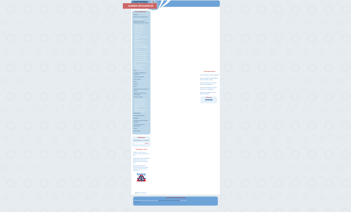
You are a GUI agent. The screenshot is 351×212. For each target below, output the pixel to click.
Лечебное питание (138, 96)
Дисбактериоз (137, 113)
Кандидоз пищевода (139, 76)
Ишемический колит (139, 68)
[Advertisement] (175, 13)
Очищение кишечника (139, 115)
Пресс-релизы (137, 130)
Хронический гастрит (139, 30)
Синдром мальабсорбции (140, 57)
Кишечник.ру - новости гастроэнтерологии (169, 200)
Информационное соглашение (141, 140)
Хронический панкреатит (140, 53)
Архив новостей (138, 19)
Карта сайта (137, 202)
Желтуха (136, 49)
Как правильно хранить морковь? (210, 75)
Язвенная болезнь (138, 32)
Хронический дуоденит (139, 43)
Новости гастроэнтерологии (141, 16)
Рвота (135, 86)
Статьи (135, 128)
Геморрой (136, 118)
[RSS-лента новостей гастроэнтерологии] (208, 100)
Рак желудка (137, 34)
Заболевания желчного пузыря (141, 51)
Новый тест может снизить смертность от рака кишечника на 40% (141, 154)
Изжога (135, 81)
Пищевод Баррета (138, 28)
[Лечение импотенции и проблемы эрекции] (141, 181)
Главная (136, 14)
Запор (135, 70)
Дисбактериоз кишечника (140, 59)
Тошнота (136, 84)
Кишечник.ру (181, 197)
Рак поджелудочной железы (140, 55)
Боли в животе (137, 79)
